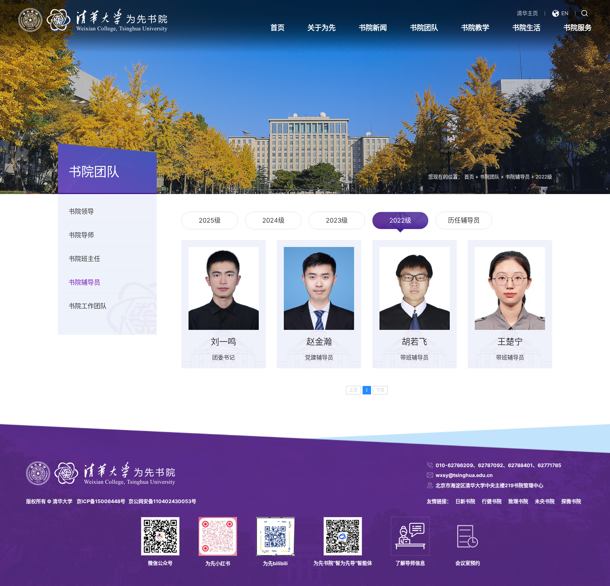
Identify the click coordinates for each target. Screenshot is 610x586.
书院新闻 (373, 28)
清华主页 (527, 13)
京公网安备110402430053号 (162, 501)
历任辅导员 (464, 220)
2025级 (210, 220)
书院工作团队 (87, 306)
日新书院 (465, 501)
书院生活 (526, 28)
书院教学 (475, 28)
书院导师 (81, 235)
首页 (277, 28)
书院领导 (81, 211)
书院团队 (424, 28)
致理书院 (518, 501)
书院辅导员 (517, 177)
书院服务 (577, 28)
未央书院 (545, 501)
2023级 (337, 220)
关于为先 (321, 28)
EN (564, 13)
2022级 (544, 177)
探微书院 (571, 501)
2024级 (273, 220)
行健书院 (492, 501)
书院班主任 (84, 258)
